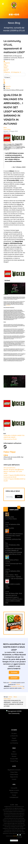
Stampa (7, 88)
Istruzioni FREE (14, 758)
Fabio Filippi (7, 129)
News (5, 127)
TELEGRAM (14, 672)
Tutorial (14, 795)
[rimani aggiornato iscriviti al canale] (14, 622)
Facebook (20, 686)
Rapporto (7, 86)
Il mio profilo (14, 788)
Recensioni (14, 754)
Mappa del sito (14, 777)
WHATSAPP (14, 678)
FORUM (18, 684)
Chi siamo (14, 733)
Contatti (14, 779)
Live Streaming (14, 743)
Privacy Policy (14, 772)
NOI (10, 682)
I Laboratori (14, 740)
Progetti (14, 738)
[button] (14, 70)
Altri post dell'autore (9, 468)
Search (8, 77)
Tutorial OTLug (14, 761)
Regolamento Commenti (14, 770)
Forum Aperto (14, 792)
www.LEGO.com (8, 305)
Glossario (14, 756)
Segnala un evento (14, 790)
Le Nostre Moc (14, 736)
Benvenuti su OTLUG (10, 439)
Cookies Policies (14, 774)
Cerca (18, 496)
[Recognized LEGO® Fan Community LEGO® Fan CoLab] (14, 714)
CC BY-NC (15, 836)
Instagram (14, 686)
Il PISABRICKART (14, 797)
